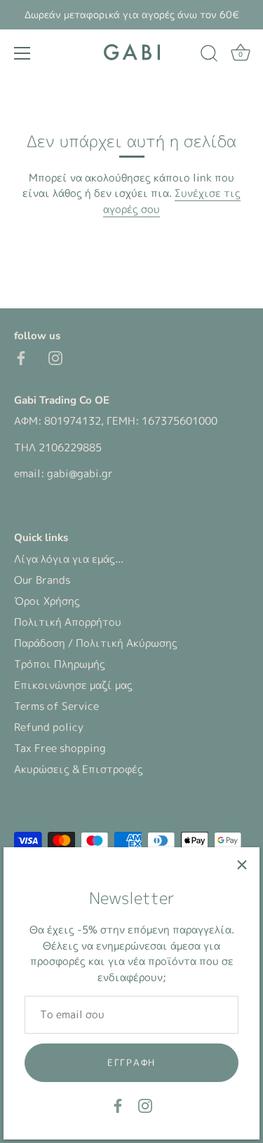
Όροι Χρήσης (47, 601)
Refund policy (48, 727)
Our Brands (42, 580)
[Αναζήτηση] (209, 55)
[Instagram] (145, 1104)
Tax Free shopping (60, 748)
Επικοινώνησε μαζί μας (73, 685)
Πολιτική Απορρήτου (67, 622)
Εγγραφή (131, 1062)
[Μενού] (22, 53)
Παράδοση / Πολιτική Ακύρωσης (95, 643)
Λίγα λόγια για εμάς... (68, 559)
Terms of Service (56, 706)
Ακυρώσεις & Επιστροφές (78, 769)
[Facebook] (118, 1104)
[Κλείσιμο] (242, 864)
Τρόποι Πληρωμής (59, 664)
